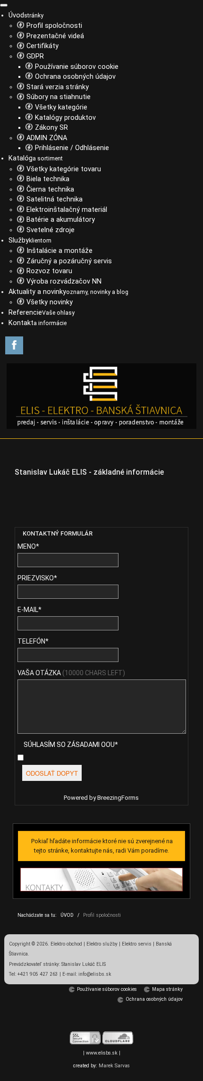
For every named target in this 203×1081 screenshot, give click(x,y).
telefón (33, 641)
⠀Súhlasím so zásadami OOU (67, 744)
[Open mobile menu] (4, 5)
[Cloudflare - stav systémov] (118, 1038)
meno (28, 546)
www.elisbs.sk (102, 1053)
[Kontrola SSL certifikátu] (85, 1038)
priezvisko (37, 578)
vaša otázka (71, 673)
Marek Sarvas (114, 1066)
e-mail (29, 609)
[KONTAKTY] (101, 879)
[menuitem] (25, 15)
